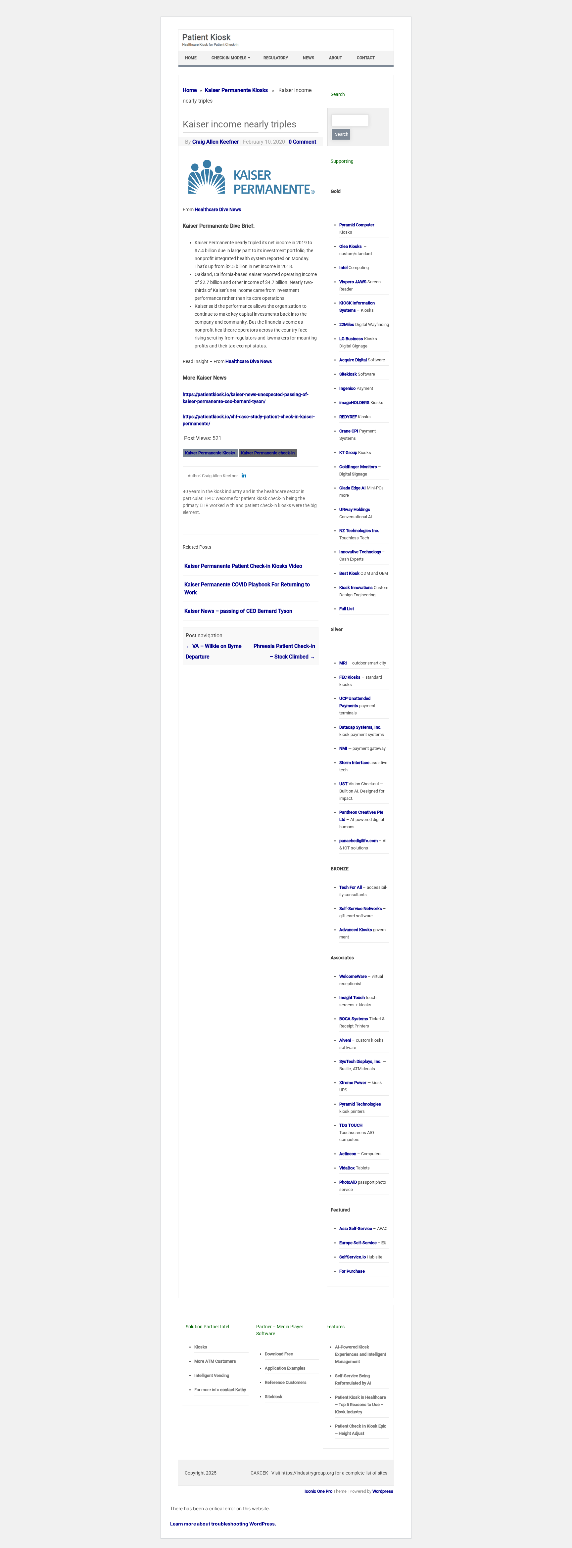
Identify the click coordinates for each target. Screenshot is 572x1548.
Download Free (279, 1353)
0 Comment (302, 142)
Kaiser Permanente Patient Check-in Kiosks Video (243, 566)
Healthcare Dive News (218, 209)
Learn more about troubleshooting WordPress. (223, 1523)
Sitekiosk (273, 1396)
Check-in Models (229, 58)
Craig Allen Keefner (215, 142)
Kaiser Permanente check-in (268, 452)
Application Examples (285, 1368)
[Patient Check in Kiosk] (213, 48)
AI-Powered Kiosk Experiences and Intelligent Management (360, 1354)
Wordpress (382, 1491)
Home (191, 58)
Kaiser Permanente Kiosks (236, 90)
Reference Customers (286, 1382)
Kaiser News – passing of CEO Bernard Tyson (238, 611)
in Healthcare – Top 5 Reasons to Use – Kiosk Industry (360, 1404)
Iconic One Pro (318, 1491)
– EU (363, 1242)
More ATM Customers (215, 1361)
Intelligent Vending (211, 1375)
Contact (366, 58)
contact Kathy (233, 1389)
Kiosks (200, 1346)
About (335, 58)
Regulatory (275, 58)
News (308, 58)
